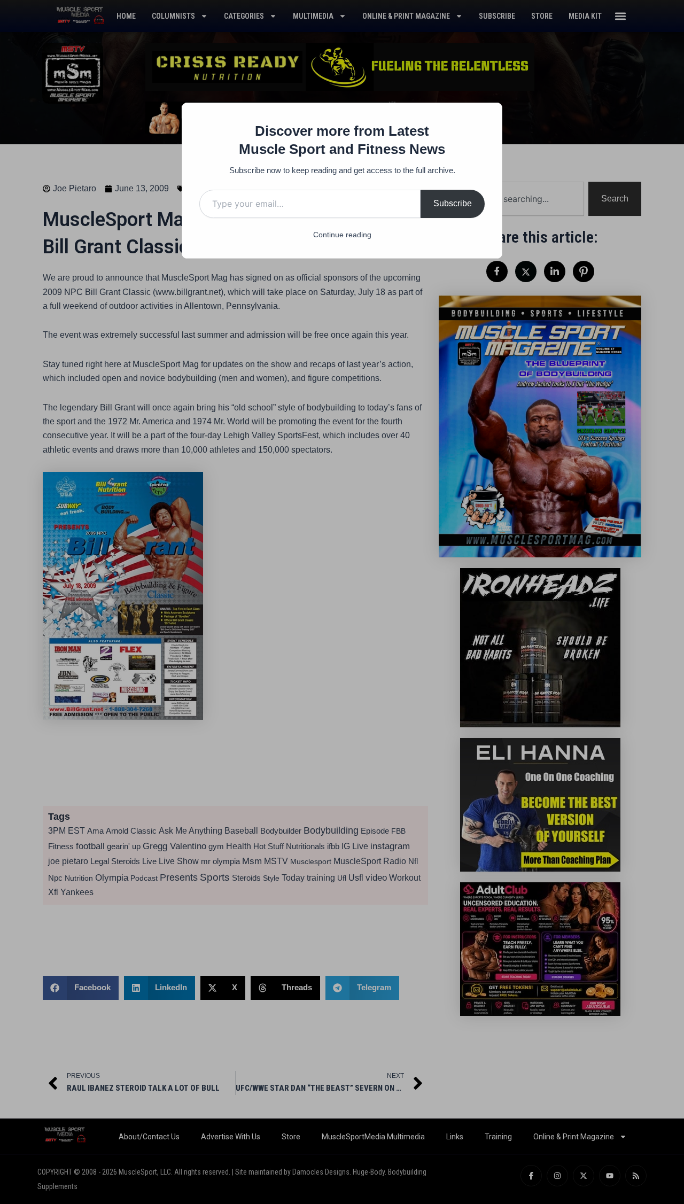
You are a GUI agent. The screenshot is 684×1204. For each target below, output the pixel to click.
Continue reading (342, 234)
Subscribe (452, 203)
